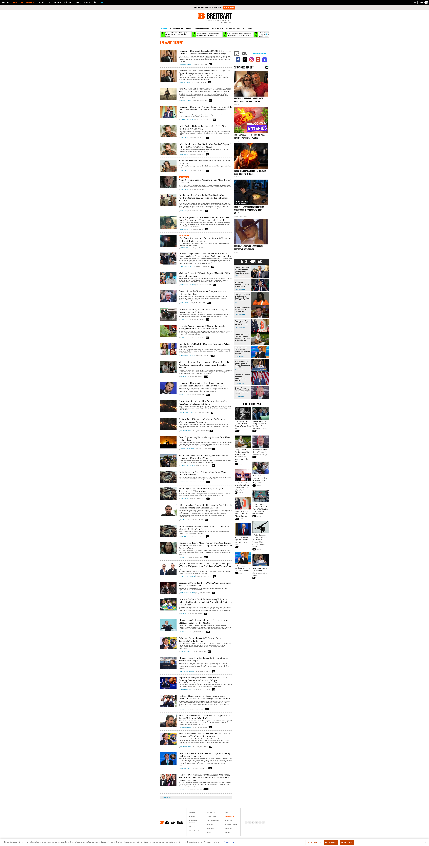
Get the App (228, 820)
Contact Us (210, 828)
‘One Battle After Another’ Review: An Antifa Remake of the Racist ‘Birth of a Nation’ (205, 239)
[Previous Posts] (169, 797)
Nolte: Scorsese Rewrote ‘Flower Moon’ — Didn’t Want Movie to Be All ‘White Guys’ (204, 527)
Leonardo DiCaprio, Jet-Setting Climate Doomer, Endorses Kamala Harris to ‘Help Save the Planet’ (201, 384)
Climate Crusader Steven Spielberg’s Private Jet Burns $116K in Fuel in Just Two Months (203, 621)
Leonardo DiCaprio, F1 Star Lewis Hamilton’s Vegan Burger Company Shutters (203, 311)
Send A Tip (228, 828)
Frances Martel (185, 431)
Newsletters (30, 2)
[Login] (420, 2)
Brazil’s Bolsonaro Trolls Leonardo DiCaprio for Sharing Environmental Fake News (204, 755)
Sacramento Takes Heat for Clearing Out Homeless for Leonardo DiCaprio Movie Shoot (203, 457)
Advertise (210, 824)
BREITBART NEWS (174, 822)
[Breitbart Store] (102, 2)
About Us (192, 816)
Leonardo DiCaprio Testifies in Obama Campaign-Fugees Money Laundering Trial (205, 584)
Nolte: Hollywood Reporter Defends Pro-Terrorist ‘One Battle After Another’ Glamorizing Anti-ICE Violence (204, 219)
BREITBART (219, 16)
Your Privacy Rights (314, 842)
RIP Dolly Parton (176, 28)
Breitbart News (185, 64)
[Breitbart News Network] (236, 53)
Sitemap (227, 832)
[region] (214, 842)
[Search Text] (415, 2)
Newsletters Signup (231, 824)
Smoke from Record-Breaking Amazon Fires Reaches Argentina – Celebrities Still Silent (203, 402)
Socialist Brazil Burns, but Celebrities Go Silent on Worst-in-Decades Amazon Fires (202, 420)
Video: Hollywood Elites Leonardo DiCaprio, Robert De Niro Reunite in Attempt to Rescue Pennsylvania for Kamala (204, 365)
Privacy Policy (211, 816)
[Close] (425, 842)
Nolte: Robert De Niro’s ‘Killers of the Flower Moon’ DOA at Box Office (203, 473)
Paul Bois (183, 211)
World (86, 2)
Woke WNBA (247, 28)
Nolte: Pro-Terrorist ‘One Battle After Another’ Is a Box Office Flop (204, 162)
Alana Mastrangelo (187, 266)
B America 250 (43, 2)
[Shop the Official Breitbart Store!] (260, 53)
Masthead (192, 812)
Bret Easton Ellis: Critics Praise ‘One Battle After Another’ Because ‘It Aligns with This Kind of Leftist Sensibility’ (203, 198)
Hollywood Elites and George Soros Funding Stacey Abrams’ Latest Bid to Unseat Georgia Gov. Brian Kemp (204, 697)
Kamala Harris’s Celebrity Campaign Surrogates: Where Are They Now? (204, 345)
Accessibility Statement (193, 821)
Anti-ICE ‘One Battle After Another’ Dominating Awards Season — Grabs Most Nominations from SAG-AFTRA (205, 90)
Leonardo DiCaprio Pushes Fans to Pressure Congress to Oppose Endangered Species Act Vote (204, 72)
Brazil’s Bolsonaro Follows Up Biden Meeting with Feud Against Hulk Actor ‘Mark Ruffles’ (204, 717)
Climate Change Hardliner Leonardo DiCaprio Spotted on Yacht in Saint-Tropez (205, 659)
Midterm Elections (233, 28)
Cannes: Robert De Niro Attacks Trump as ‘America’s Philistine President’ (203, 292)
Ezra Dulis (184, 394)
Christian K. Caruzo (187, 413)
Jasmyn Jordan (185, 82)
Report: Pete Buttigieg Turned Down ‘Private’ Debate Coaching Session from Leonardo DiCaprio (203, 679)
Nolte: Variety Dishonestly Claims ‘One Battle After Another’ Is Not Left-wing (202, 127)
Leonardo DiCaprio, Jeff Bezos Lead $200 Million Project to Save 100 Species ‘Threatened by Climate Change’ (205, 52)
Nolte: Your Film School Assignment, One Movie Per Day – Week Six (205, 181)
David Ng (183, 376)
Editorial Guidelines (195, 831)
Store (226, 812)
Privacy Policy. (229, 842)
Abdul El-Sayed (217, 28)
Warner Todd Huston (187, 119)
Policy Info (192, 827)
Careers (209, 832)
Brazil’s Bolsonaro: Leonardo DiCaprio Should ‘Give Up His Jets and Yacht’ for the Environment (204, 735)
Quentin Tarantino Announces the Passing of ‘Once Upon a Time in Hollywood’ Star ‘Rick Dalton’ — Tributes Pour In (205, 566)
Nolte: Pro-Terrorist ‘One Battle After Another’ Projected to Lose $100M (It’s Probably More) (205, 145)
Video (95, 2)
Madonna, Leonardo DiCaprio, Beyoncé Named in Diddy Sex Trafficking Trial (204, 274)
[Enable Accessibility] (426, 2)
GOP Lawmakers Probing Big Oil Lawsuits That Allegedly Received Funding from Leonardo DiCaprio (205, 506)
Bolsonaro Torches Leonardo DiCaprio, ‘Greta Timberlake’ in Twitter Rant (200, 639)
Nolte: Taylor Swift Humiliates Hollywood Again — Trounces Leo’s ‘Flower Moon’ (202, 490)
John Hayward (185, 651)
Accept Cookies (346, 842)
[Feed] (263, 822)
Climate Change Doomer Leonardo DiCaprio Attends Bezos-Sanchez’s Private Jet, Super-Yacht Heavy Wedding (205, 255)
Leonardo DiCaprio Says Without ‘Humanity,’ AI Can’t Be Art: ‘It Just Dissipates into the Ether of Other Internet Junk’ (205, 109)
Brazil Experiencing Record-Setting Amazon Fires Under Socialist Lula (205, 438)
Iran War (189, 28)
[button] (5, 2)
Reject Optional (330, 842)
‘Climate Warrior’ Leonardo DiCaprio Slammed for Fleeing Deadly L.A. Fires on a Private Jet (202, 327)
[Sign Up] (229, 7)
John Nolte (184, 137)
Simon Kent (184, 303)
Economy (78, 2)
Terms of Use (211, 812)
